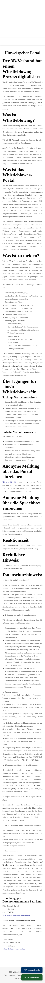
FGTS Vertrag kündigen (31, 977)
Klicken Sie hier (9, 482)
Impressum (12, 975)
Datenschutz (21, 975)
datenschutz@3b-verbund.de (13, 949)
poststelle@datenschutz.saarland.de (16, 915)
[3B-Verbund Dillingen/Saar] (22, 19)
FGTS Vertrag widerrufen (32, 970)
